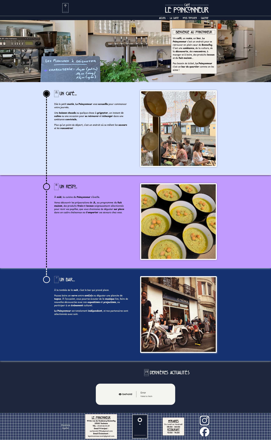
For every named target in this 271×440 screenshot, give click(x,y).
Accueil (162, 18)
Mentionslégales (65, 426)
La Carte (174, 18)
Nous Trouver (190, 18)
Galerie (205, 18)
